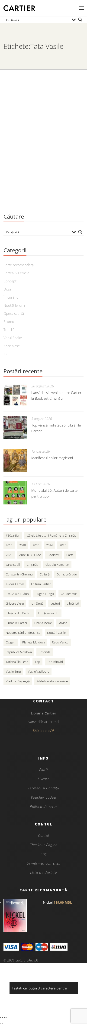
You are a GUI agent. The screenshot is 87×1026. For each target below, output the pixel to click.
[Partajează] (4, 1017)
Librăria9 (73, 603)
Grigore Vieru (15, 603)
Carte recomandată (18, 265)
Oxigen (10, 642)
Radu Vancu (60, 642)
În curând (11, 297)
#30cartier (12, 535)
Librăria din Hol (48, 613)
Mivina (62, 623)
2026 (9, 555)
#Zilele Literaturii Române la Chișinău (51, 535)
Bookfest (53, 555)
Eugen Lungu (45, 594)
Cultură (45, 574)
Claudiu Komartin (57, 564)
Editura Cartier (41, 584)
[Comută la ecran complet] (2, 1017)
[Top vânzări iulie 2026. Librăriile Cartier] (15, 427)
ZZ (5, 354)
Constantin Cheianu (19, 574)
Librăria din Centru (18, 613)
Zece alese (11, 345)
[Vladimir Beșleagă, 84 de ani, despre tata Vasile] (43, 105)
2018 (9, 545)
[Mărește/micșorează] (0, 1017)
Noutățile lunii (14, 305)
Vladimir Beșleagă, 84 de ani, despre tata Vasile (38, 151)
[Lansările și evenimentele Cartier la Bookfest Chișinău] (15, 395)
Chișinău (33, 564)
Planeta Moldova (33, 642)
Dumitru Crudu (67, 574)
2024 (49, 545)
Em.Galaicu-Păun (17, 594)
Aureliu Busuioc (30, 555)
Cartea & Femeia (16, 273)
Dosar (8, 289)
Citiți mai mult (17, 196)
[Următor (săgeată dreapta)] (2, 1023)
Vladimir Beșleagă (18, 681)
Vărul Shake (12, 337)
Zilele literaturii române (52, 681)
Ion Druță (37, 603)
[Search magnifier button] (80, 19)
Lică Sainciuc (43, 623)
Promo (8, 321)
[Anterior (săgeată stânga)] (0, 1023)
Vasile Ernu (13, 671)
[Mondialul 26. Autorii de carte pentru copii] (15, 492)
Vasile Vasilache (38, 671)
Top (37, 662)
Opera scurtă (13, 313)
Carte (70, 555)
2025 (63, 545)
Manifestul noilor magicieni (52, 457)
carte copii (13, 564)
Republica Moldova (19, 652)
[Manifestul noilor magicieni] (15, 460)
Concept (9, 281)
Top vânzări (55, 662)
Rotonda (45, 652)
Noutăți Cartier (57, 632)
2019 (22, 545)
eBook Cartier (15, 584)
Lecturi (55, 603)
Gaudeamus (69, 594)
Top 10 (9, 329)
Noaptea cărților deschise (23, 632)
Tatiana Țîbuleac (17, 662)
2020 (36, 545)
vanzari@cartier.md (44, 721)
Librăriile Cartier (16, 623)
